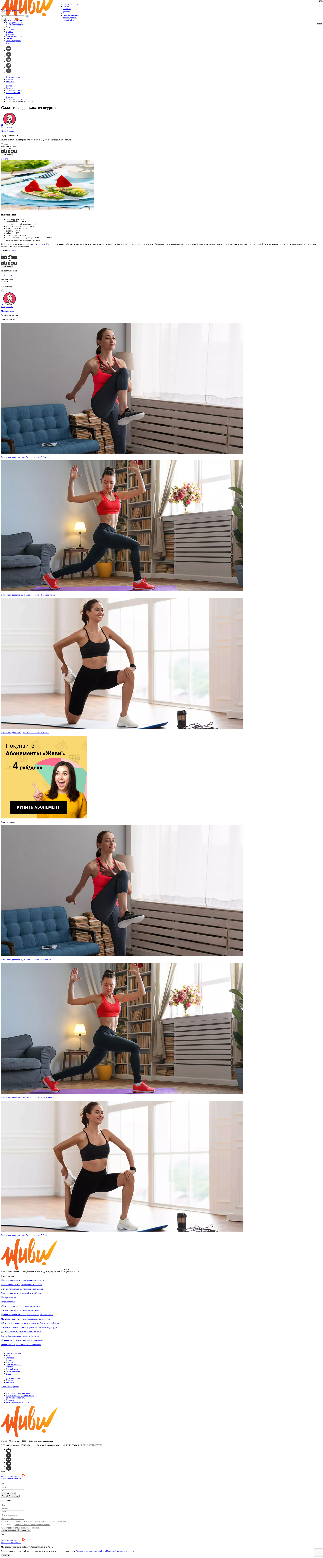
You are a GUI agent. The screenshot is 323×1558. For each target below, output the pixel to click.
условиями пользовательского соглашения (32, 1525)
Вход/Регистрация (14, 20)
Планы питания (13, 93)
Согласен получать (22, 1528)
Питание (67, 9)
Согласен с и (35, 1521)
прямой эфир (68, 20)
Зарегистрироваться (10, 1530)
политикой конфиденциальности (53, 1521)
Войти (4, 1496)
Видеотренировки (14, 22)
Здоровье (67, 13)
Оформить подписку (10, 10)
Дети (8, 27)
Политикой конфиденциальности (120, 1551)
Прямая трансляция (14, 25)
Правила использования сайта (19, 1393)
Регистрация (14, 1496)
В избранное (6, 154)
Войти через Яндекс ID (11, 1476)
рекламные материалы (15, 1398)
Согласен (5, 1556)
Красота (66, 11)
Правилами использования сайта (90, 1551)
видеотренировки (70, 4)
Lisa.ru (13, 251)
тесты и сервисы (70, 18)
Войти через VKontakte (11, 1479)
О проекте (10, 1400)
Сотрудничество (13, 77)
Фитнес (66, 6)
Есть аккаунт (25, 1530)
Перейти (4, 159)
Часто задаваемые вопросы (17, 1402)
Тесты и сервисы (13, 41)
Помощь (9, 79)
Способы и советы (14, 90)
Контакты (10, 81)
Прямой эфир (12, 1369)
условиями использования (25, 1521)
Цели (8, 43)
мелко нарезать (38, 244)
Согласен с (27, 1525)
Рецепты (10, 88)
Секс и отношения (71, 15)
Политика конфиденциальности (20, 1395)
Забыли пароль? (8, 1493)
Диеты (9, 86)
